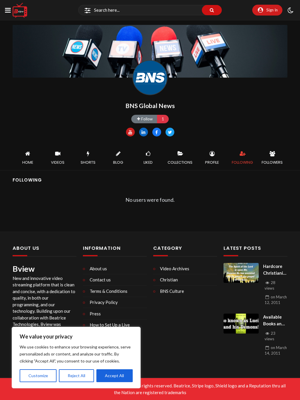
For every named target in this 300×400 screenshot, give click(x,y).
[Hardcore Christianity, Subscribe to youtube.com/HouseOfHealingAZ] (241, 273)
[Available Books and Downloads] (241, 324)
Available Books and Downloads (274, 320)
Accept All (114, 375)
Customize (38, 375)
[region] (76, 357)
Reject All (76, 375)
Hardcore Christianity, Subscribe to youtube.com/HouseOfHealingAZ (275, 270)
